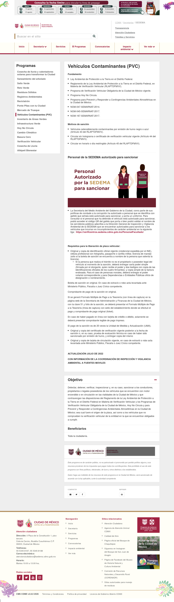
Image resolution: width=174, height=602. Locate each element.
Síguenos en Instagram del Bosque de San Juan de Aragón (116, 551)
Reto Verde (23, 87)
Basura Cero (24, 137)
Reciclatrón (23, 101)
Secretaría (39, 46)
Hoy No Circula (25, 128)
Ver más (148, 46)
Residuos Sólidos (26, 92)
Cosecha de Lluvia (27, 146)
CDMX (118, 22)
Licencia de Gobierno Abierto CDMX (106, 594)
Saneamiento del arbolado (31, 78)
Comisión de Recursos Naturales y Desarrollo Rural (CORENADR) (117, 574)
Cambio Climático (27, 132)
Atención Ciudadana (125, 32)
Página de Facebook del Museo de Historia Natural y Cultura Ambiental (118, 563)
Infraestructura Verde (28, 123)
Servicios (60, 46)
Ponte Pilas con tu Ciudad (31, 105)
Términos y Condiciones (53, 594)
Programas (80, 46)
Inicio (21, 46)
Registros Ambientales (29, 96)
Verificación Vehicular (29, 141)
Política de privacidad (76, 594)
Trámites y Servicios (125, 37)
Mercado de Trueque (28, 110)
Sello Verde (23, 83)
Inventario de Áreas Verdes (32, 119)
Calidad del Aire (111, 536)
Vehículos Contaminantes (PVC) (34, 114)
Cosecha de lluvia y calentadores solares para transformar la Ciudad (36, 73)
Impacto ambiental (126, 48)
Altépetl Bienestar (27, 150)
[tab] (111, 380)
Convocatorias (102, 46)
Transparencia (122, 28)
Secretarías (128, 22)
